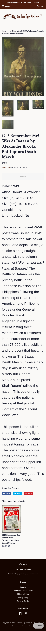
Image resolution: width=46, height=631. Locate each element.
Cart (42, 6)
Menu (7, 6)
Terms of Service (23, 601)
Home (4, 31)
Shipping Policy (23, 594)
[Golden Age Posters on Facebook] (20, 614)
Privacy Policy (23, 598)
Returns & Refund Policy (23, 591)
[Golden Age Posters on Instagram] (26, 614)
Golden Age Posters (24, 623)
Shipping (6, 167)
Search (23, 587)
